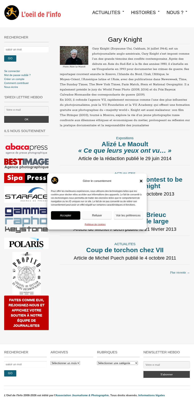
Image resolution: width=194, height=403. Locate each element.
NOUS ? (175, 12)
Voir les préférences (128, 215)
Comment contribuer (16, 83)
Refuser (97, 215)
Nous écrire (11, 86)
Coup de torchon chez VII (124, 250)
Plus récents (180, 272)
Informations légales (151, 395)
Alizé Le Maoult (124, 147)
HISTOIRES (143, 12)
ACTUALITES (106, 12)
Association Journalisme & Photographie (82, 395)
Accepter (65, 215)
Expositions (125, 138)
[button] (141, 181)
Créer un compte (14, 79)
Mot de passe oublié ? (17, 75)
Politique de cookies (95, 224)
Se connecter (12, 71)
